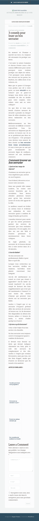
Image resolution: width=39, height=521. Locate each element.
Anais (18, 43)
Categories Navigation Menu (21, 22)
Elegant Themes (16, 516)
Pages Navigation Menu (20, 2)
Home (10, 26)
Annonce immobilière (19, 26)
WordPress (31, 516)
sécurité (23, 90)
